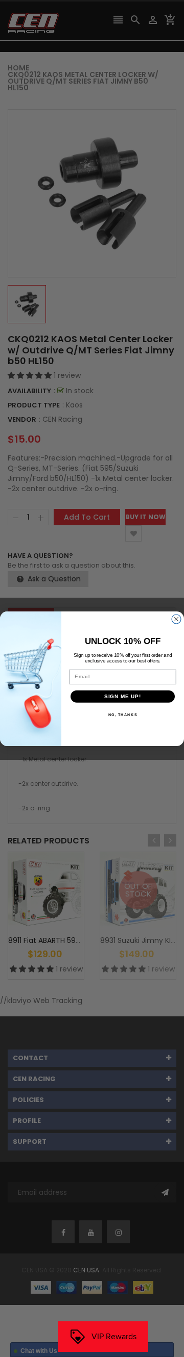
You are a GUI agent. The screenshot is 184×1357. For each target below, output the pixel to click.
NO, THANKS (122, 714)
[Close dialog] (176, 619)
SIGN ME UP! (123, 696)
